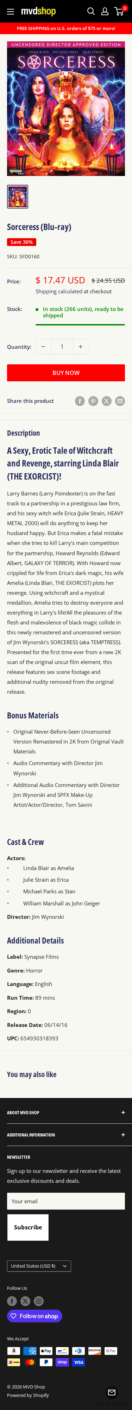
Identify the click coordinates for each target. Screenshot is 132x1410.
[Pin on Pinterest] (93, 400)
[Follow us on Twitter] (25, 1301)
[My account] (104, 11)
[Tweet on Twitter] (107, 400)
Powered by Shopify (28, 1395)
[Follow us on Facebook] (12, 1301)
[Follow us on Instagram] (39, 1301)
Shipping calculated (59, 291)
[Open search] (91, 11)
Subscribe (28, 1227)
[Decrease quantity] (43, 346)
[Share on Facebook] (80, 400)
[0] (119, 11)
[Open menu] (10, 11)
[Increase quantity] (80, 346)
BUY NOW (66, 373)
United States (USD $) (33, 1266)
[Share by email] (120, 400)
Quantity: (19, 346)
